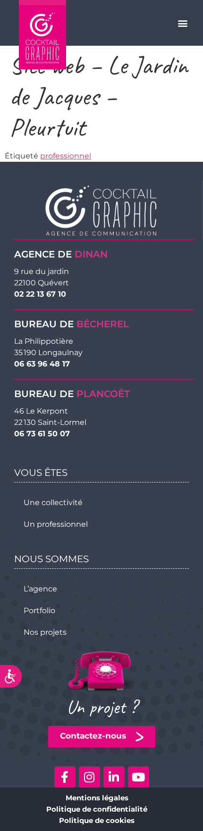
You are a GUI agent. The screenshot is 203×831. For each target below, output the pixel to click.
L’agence (40, 588)
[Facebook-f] (65, 777)
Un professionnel (56, 524)
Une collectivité (53, 502)
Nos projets (45, 632)
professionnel (65, 155)
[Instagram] (89, 777)
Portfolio (39, 610)
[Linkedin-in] (114, 777)
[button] (183, 23)
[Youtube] (138, 777)
